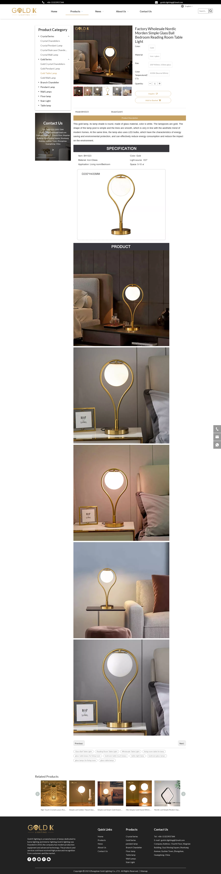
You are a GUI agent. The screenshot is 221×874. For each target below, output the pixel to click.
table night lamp (137, 756)
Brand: (114, 112)
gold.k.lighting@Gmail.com (171, 2)
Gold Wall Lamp (48, 77)
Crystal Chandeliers (50, 40)
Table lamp (45, 105)
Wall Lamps (46, 91)
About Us (102, 847)
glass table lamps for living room (87, 756)
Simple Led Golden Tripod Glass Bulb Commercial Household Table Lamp (82, 810)
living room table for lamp (154, 751)
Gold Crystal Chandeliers (52, 64)
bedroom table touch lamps (116, 756)
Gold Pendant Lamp (50, 68)
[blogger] (49, 859)
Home (100, 836)
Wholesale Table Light (131, 751)
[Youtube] (34, 859)
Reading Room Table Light (107, 751)
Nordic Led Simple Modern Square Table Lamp (167, 810)
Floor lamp (45, 96)
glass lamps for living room (85, 760)
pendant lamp (132, 843)
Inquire (151, 93)
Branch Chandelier (49, 82)
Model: (78, 112)
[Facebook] (29, 859)
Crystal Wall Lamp (49, 54)
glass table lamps (107, 760)
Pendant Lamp (47, 87)
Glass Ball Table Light (83, 751)
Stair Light (45, 100)
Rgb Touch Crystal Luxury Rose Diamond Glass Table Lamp (54, 810)
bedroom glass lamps (157, 756)
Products (102, 840)
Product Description (130, 118)
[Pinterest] (44, 859)
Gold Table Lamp (48, 73)
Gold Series (46, 59)
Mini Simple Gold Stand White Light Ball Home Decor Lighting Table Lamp (139, 810)
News (100, 843)
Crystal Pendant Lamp (51, 45)
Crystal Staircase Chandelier (54, 50)
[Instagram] (39, 859)
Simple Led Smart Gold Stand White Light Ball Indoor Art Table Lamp (110, 810)
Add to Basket (151, 100)
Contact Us (103, 851)
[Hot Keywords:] (210, 11)
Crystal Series (47, 36)
